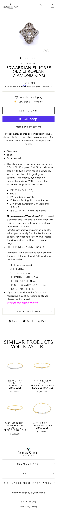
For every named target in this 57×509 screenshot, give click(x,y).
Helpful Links (27, 464)
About (28, 473)
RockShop (28, 63)
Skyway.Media (38, 492)
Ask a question (28, 311)
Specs (10, 154)
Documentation (15, 158)
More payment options (28, 126)
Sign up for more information (27, 483)
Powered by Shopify (28, 506)
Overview (12, 151)
